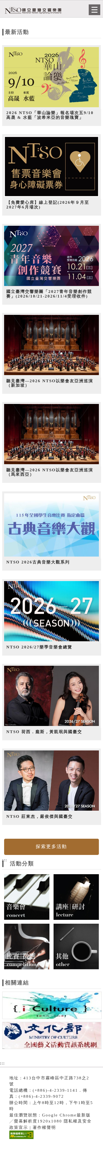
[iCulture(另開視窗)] (52, 1006)
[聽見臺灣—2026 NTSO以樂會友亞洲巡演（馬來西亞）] (51, 434)
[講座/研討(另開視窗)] (76, 897)
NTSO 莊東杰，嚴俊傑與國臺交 (39, 816)
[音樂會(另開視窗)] (27, 897)
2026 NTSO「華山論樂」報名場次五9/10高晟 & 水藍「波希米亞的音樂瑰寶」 (50, 115)
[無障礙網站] (20, 1138)
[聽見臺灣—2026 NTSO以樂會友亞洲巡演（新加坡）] (51, 345)
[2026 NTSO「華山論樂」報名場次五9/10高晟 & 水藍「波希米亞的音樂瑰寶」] (51, 77)
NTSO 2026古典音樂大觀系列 (38, 562)
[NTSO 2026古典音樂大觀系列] (51, 525)
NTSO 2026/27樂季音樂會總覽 (39, 647)
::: (4, 860)
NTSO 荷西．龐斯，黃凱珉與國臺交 (44, 732)
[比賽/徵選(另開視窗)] (27, 946)
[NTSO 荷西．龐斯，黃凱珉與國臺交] (51, 696)
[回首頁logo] (31, 10)
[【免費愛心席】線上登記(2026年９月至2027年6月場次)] (51, 166)
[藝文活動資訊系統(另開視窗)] (52, 1036)
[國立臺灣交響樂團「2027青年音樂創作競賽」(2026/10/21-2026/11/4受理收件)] (51, 256)
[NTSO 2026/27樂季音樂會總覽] (51, 611)
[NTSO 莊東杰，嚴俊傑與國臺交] (51, 781)
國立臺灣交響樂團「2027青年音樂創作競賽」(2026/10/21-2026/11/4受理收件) (49, 293)
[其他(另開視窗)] (76, 946)
